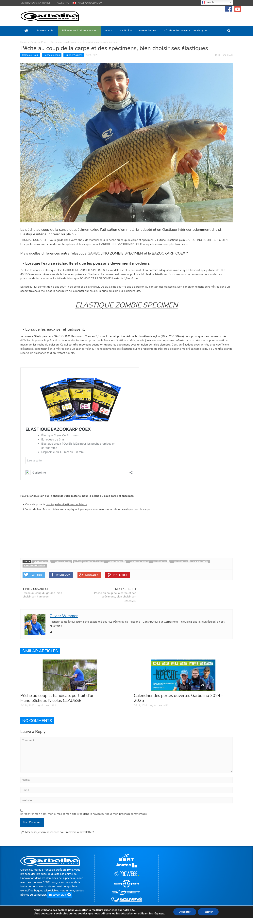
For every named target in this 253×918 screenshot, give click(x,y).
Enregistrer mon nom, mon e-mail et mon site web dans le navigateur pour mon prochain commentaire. (83, 814)
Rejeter (208, 912)
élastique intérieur (177, 229)
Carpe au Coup (38, 42)
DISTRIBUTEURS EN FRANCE (36, 2)
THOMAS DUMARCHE (34, 240)
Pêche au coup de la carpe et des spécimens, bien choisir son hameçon (115, 596)
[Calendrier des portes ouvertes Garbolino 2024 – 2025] (183, 675)
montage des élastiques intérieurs (66, 504)
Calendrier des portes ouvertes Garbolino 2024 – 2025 (179, 698)
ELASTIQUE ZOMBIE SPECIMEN (126, 305)
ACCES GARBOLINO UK (90, 2)
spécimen (81, 229)
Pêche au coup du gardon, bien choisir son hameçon (42, 594)
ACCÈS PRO (63, 2)
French (209, 2)
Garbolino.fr (171, 622)
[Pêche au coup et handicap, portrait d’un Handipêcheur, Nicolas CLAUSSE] (70, 675)
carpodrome (63, 561)
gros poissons (117, 561)
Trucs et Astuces (73, 55)
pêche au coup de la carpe (46, 229)
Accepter (184, 912)
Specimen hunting (34, 565)
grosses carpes (139, 561)
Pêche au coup (52, 55)
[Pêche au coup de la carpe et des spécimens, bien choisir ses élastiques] (126, 142)
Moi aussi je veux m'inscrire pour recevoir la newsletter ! (59, 832)
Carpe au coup (42, 561)
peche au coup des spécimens (191, 561)
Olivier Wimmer (64, 615)
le (156, 913)
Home (23, 42)
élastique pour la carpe (89, 561)
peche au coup (161, 561)
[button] (229, 30)
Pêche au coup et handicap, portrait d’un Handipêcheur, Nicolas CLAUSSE (57, 698)
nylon (185, 270)
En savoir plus (57, 895)
